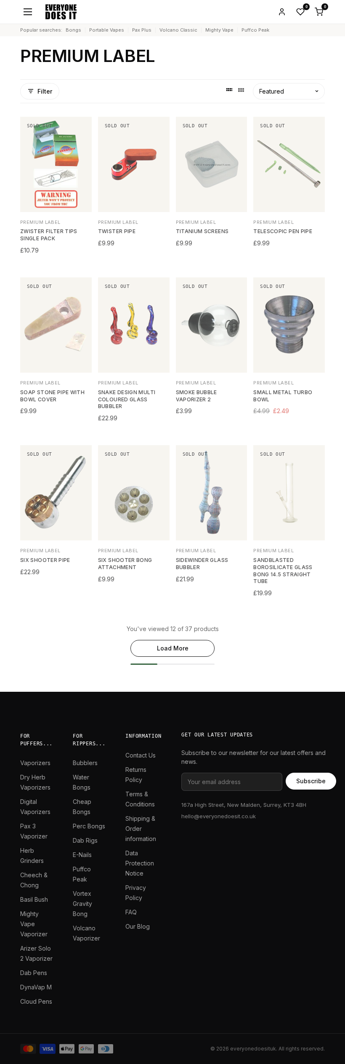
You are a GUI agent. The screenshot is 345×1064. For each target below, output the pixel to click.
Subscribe (311, 781)
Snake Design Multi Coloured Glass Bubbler (126, 399)
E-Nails (82, 854)
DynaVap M (36, 987)
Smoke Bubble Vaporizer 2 (196, 396)
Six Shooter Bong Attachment (125, 563)
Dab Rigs (85, 840)
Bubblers (85, 762)
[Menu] (27, 12)
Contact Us (140, 755)
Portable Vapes (106, 30)
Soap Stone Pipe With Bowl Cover (52, 396)
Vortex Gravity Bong (82, 903)
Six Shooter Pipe (45, 560)
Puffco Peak (255, 30)
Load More (172, 648)
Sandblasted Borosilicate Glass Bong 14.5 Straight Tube (282, 570)
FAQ (131, 912)
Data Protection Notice (139, 863)
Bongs (73, 30)
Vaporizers (35, 762)
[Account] (282, 12)
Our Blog (137, 926)
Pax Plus (141, 30)
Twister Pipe (116, 231)
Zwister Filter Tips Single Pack (48, 235)
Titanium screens (202, 231)
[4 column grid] (229, 91)
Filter (44, 91)
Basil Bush (34, 899)
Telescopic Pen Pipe (282, 231)
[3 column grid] (241, 91)
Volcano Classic (178, 30)
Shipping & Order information (140, 828)
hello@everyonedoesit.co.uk (218, 816)
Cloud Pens (36, 1001)
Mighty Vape (219, 30)
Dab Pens (33, 972)
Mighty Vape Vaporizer (34, 924)
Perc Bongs (89, 826)
